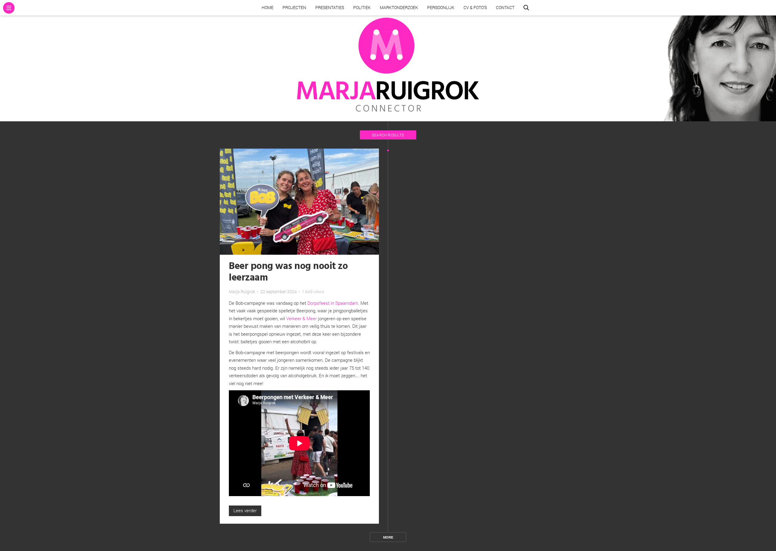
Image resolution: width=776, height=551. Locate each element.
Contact (505, 7)
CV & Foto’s (475, 7)
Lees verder (245, 510)
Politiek (362, 7)
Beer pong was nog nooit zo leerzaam (288, 272)
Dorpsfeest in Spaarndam (332, 303)
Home (267, 7)
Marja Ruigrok (242, 291)
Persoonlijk (440, 7)
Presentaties (329, 7)
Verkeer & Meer (301, 318)
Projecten (294, 7)
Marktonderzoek (399, 7)
